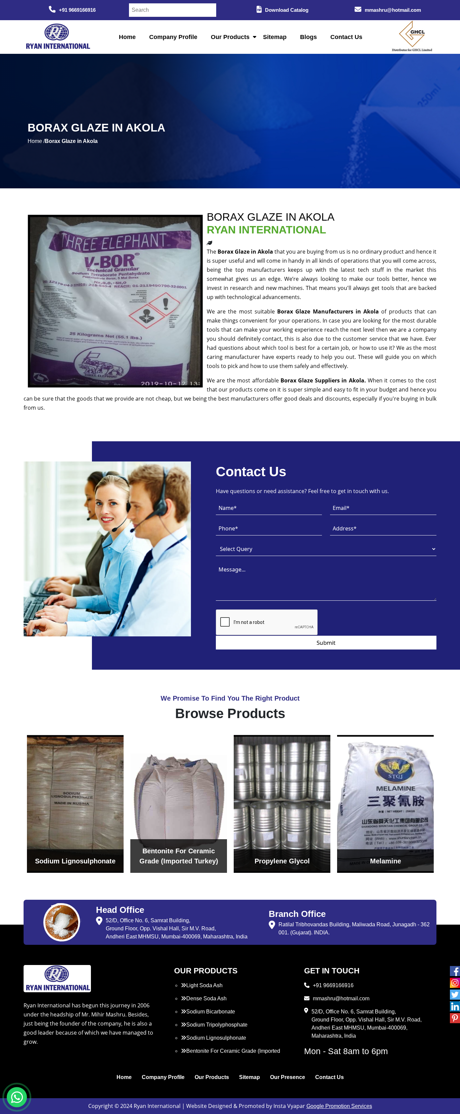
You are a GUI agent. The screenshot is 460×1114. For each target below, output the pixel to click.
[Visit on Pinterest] (455, 1018)
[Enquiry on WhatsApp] (17, 1097)
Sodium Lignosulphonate (216, 1038)
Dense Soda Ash (206, 998)
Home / (36, 141)
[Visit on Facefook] (455, 971)
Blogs (308, 37)
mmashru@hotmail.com (393, 10)
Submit (326, 642)
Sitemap (275, 37)
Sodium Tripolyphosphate (217, 1025)
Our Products (230, 37)
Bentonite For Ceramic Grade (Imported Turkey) (230, 1055)
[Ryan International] (57, 36)
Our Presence (287, 1077)
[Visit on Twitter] (455, 995)
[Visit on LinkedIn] (455, 1006)
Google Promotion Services (339, 1106)
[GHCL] (412, 37)
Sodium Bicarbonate (210, 1011)
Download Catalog (286, 10)
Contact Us (346, 37)
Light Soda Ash (204, 985)
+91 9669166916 (77, 10)
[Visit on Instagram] (455, 983)
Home (127, 37)
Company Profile (173, 37)
